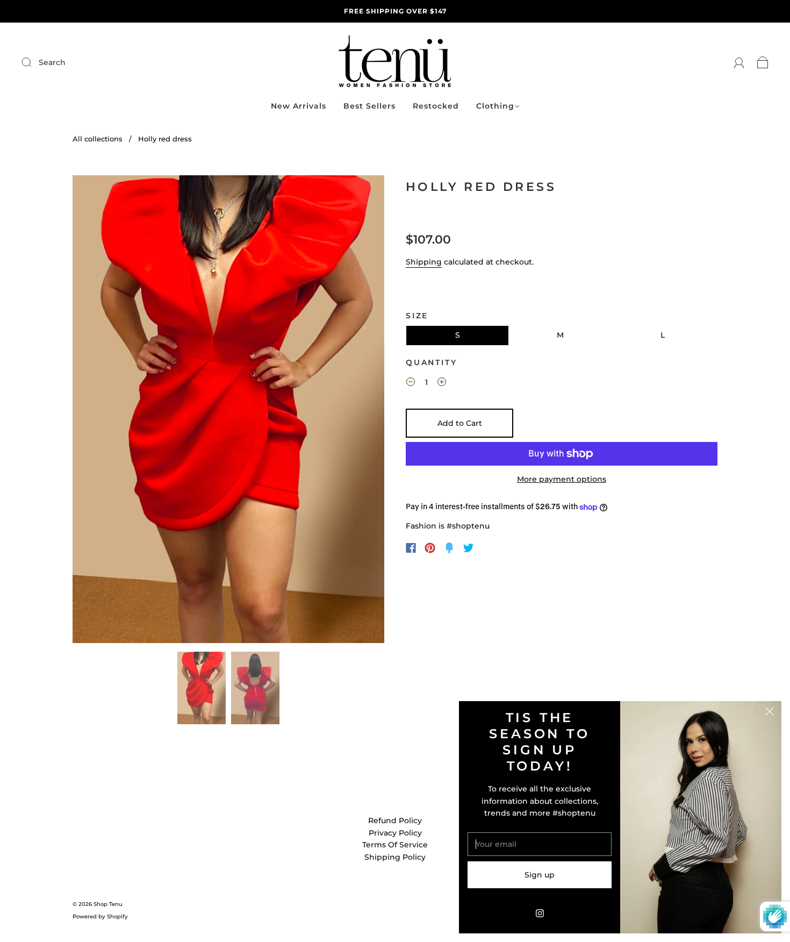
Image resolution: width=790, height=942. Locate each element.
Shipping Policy (395, 857)
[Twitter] (468, 548)
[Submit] (98, 62)
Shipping (424, 262)
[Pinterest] (430, 548)
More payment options (561, 479)
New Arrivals (298, 106)
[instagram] (539, 913)
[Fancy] (449, 548)
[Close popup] (769, 713)
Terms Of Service (395, 845)
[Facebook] (410, 548)
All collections (98, 138)
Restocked (436, 106)
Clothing (495, 106)
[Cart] (763, 62)
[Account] (739, 62)
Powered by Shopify (100, 916)
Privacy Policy (395, 833)
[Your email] (540, 844)
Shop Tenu (108, 904)
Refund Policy (395, 820)
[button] (104, 411)
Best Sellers (369, 106)
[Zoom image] (228, 411)
